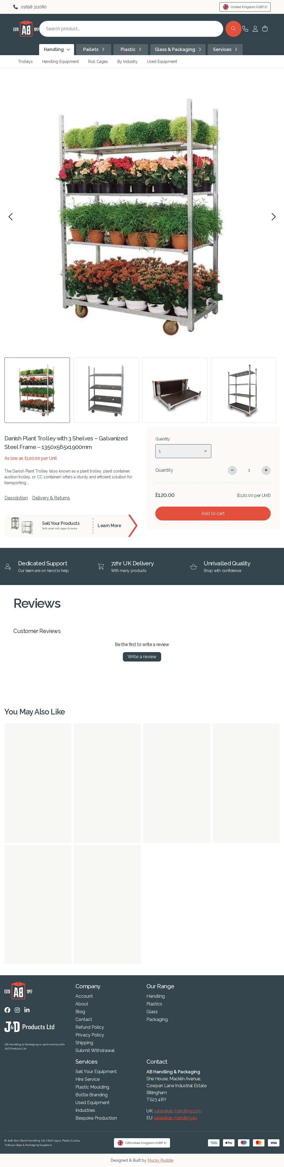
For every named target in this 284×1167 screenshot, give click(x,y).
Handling (155, 996)
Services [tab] (222, 49)
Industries (85, 1110)
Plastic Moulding (92, 1087)
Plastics (154, 1004)
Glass (152, 1012)
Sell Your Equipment (96, 1071)
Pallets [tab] (91, 49)
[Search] (233, 29)
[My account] (255, 28)
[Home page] (26, 35)
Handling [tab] (54, 49)
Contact (83, 1019)
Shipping (84, 1043)
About (81, 1004)
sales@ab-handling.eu (175, 1117)
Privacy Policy (89, 1035)
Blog (80, 1012)
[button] (264, 29)
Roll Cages (98, 61)
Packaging (157, 1019)
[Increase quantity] (266, 470)
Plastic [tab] (128, 49)
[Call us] (245, 28)
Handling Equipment (60, 61)
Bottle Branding (91, 1095)
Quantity (164, 470)
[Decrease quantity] (232, 470)
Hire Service (87, 1079)
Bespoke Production (96, 1118)
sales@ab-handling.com (178, 1111)
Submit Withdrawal (95, 1050)
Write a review (142, 656)
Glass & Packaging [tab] (175, 49)
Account (84, 996)
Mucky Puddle (160, 1160)
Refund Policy (89, 1027)
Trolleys (25, 61)
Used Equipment (162, 61)
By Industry (127, 61)
